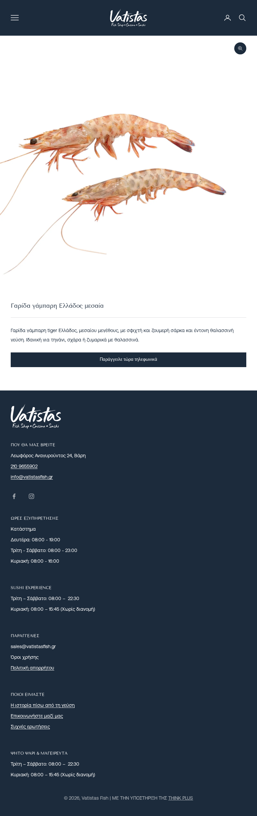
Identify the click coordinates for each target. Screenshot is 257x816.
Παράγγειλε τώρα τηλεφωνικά (128, 359)
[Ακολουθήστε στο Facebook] (14, 496)
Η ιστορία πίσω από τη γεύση (43, 705)
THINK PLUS (180, 798)
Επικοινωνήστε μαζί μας (37, 716)
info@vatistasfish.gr (32, 477)
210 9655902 (24, 466)
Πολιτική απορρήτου (32, 667)
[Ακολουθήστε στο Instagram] (31, 496)
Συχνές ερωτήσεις (30, 726)
